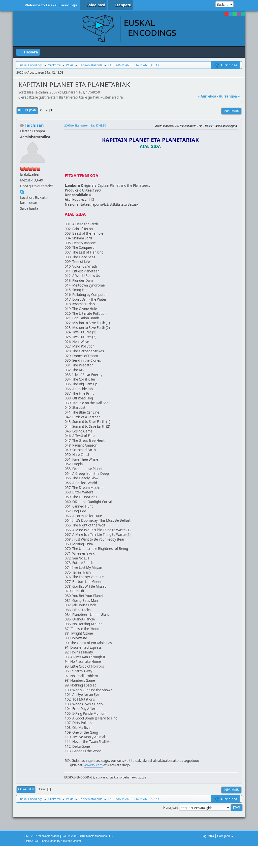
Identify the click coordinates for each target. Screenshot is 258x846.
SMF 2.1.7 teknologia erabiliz (41, 835)
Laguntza (208, 836)
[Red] (226, 14)
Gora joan (26, 789)
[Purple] (239, 14)
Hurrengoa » (229, 96)
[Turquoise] (243, 14)
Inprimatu (231, 111)
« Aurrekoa (207, 96)
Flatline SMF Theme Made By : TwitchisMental (52, 840)
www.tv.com (93, 765)
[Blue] (231, 14)
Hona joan (170, 807)
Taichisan (34, 125)
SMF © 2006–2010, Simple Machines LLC (87, 835)
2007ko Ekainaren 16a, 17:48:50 (85, 125)
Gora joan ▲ (225, 836)
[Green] (235, 14)
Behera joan (27, 110)
